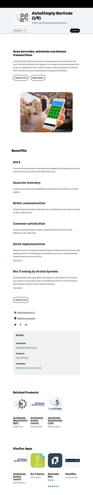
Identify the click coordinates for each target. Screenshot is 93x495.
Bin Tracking (37, 474)
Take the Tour (21, 78)
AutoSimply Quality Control (37, 420)
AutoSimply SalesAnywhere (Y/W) (55, 420)
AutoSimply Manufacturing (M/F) (20, 420)
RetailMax (70, 474)
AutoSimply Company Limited (28, 367)
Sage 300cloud (22, 357)
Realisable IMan (53, 475)
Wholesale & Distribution (26, 347)
